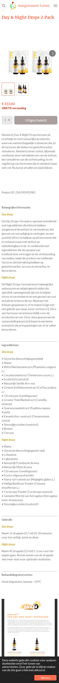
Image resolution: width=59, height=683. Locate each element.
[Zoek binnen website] (3, 6)
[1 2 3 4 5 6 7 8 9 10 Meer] (7, 120)
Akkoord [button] (45, 677)
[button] (8, 89)
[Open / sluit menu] (55, 6)
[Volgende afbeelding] (52, 53)
